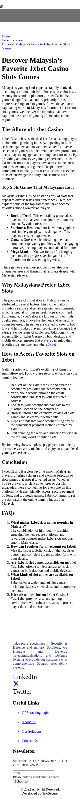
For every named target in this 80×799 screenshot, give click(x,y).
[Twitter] (16, 684)
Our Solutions (31, 731)
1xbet (52, 344)
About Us (29, 722)
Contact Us (30, 741)
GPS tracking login (35, 713)
